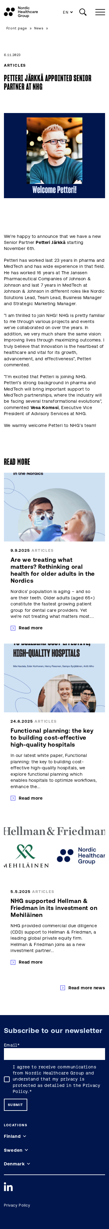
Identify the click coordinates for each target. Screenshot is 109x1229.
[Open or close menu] (99, 12)
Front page (16, 28)
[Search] (83, 12)
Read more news (86, 987)
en (65, 12)
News (38, 28)
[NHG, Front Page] (21, 12)
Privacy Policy (17, 1205)
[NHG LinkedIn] (8, 1186)
